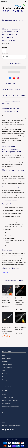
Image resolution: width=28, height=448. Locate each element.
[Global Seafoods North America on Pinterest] (10, 430)
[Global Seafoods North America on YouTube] (14, 78)
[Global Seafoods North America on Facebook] (10, 78)
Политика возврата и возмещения (10, 400)
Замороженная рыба (7, 364)
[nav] (4, 1)
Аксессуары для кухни (7, 386)
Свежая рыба (5, 361)
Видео (3, 422)
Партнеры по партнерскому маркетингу (11, 425)
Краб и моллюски (6, 358)
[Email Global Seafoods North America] (15, 430)
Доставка (4, 409)
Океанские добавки (6, 383)
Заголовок (5, 53)
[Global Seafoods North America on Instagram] (18, 78)
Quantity (4, 47)
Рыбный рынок (5, 380)
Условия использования (7, 397)
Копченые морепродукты (8, 376)
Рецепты (4, 419)
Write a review (5, 272)
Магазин (4, 394)
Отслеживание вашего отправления (10, 406)
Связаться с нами (6, 403)
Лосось (4, 370)
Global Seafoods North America (15, 439)
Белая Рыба (5, 373)
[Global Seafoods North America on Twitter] (3, 430)
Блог (3, 416)
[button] (14, 67)
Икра (3, 355)
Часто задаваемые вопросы (8, 412)
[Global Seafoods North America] (14, 8)
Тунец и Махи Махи (7, 367)
